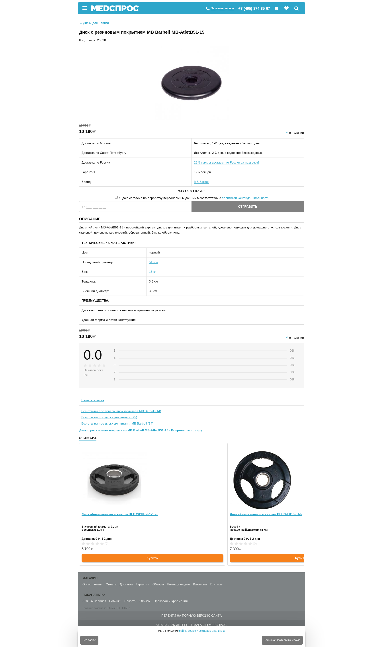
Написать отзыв (92, 400)
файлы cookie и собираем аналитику (201, 630)
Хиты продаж (87, 438)
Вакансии (200, 584)
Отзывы (144, 601)
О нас (86, 584)
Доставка (126, 584)
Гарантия (142, 584)
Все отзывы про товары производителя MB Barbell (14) (121, 411)
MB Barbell (201, 181)
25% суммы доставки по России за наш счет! (226, 162)
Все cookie (89, 640)
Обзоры (158, 584)
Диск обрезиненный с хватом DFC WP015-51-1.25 (120, 514)
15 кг (152, 271)
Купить (152, 558)
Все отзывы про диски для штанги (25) (109, 417)
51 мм (153, 262)
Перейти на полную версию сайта (191, 615)
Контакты (216, 584)
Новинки (115, 601)
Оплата (111, 584)
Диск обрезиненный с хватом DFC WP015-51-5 (266, 514)
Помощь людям (178, 584)
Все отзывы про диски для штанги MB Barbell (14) (117, 423)
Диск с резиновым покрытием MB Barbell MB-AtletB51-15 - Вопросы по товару (140, 430)
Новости (130, 601)
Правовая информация (171, 601)
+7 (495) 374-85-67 (254, 8)
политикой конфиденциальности (245, 198)
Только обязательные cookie (282, 640)
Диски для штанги (94, 23)
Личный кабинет (94, 601)
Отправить (247, 206)
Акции (98, 584)
